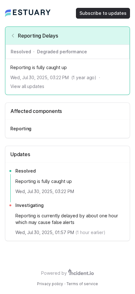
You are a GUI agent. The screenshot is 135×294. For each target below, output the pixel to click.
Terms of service (82, 283)
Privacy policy (50, 283)
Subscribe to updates (103, 13)
